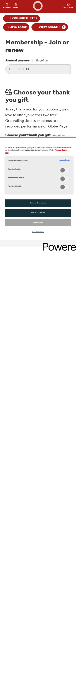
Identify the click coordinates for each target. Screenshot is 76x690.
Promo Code (16, 27)
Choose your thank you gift (35, 135)
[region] (38, 414)
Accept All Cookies (38, 212)
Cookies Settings (38, 231)
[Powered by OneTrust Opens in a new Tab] (58, 244)
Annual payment (19, 60)
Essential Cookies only (38, 203)
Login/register (24, 18)
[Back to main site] (38, 6)
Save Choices (38, 222)
